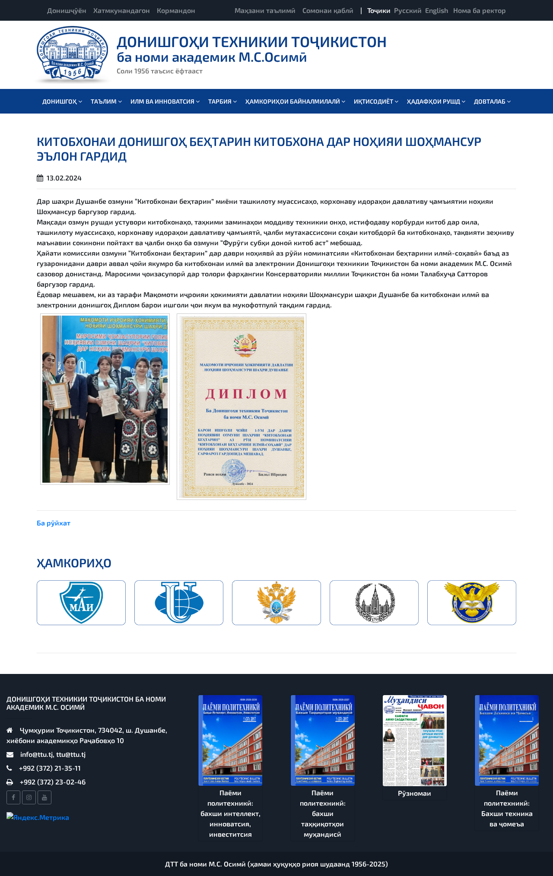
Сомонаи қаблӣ (327, 10)
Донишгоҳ (60, 101)
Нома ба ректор (479, 10)
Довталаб (490, 101)
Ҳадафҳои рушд (434, 101)
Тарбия (220, 101)
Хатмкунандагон (121, 10)
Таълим (104, 101)
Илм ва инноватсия (163, 101)
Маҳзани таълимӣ (265, 10)
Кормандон (176, 10)
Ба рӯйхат (53, 523)
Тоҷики (379, 10)
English (436, 10)
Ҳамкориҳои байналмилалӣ (293, 101)
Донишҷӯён (66, 10)
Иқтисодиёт (374, 101)
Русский (408, 10)
